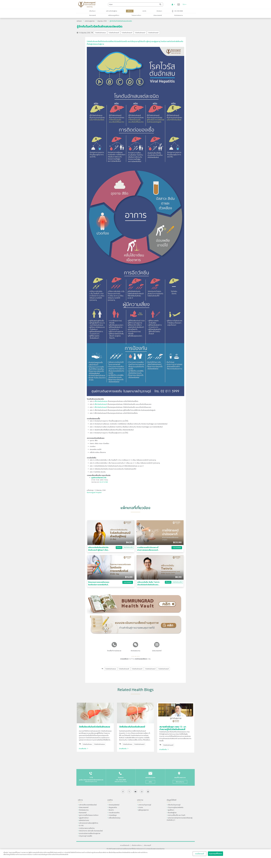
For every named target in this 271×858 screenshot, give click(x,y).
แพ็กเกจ (129, 11)
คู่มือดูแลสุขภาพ (143, 810)
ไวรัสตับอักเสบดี (127, 33)
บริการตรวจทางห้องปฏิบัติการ (88, 823)
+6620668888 (177, 548)
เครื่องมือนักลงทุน (114, 818)
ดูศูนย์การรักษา (84, 818)
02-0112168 (104, 482)
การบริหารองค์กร (114, 813)
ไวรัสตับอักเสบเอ (100, 33)
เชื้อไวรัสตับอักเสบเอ (100, 401)
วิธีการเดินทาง (180, 782)
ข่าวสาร (140, 807)
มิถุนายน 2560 (102, 21)
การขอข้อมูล (113, 815)
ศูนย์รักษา (171, 810)
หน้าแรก (79, 21)
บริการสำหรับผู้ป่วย (111, 11)
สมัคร (150, 782)
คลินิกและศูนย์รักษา (113, 15)
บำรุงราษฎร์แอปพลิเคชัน (175, 807)
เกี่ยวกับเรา (92, 11)
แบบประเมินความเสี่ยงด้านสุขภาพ (89, 833)
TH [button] (184, 4)
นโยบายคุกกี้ (147, 845)
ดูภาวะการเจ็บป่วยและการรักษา (88, 815)
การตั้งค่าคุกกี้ (199, 854)
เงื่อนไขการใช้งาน (137, 845)
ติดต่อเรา (159, 11)
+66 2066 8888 (178, 11)
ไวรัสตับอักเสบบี (140, 33)
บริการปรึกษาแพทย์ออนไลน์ (88, 805)
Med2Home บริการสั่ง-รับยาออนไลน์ (91, 831)
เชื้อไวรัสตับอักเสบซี (100, 407)
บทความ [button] (140, 800)
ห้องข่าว (111, 810)
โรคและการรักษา (136, 15)
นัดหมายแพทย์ (157, 15)
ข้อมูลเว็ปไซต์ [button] (171, 800)
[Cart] (178, 4)
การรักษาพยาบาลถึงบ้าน (87, 828)
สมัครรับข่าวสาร (84, 820)
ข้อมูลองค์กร (113, 807)
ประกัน (144, 11)
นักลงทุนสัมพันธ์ (114, 805)
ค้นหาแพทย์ (92, 15)
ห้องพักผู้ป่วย (172, 813)
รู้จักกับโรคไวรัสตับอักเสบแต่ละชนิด (121, 21)
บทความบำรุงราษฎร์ (144, 805)
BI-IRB (81, 825)
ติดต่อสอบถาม (178, 15)
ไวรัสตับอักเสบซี (114, 33)
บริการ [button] (80, 800)
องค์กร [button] (110, 800)
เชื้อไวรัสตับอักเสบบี (101, 404)
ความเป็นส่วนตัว (124, 845)
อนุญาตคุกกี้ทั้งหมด (215, 854)
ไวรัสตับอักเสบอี (153, 33)
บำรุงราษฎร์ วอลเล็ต (85, 836)
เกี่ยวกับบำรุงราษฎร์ (174, 805)
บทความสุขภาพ (90, 21)
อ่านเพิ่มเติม (82, 749)
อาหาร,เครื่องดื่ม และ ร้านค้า (176, 815)
